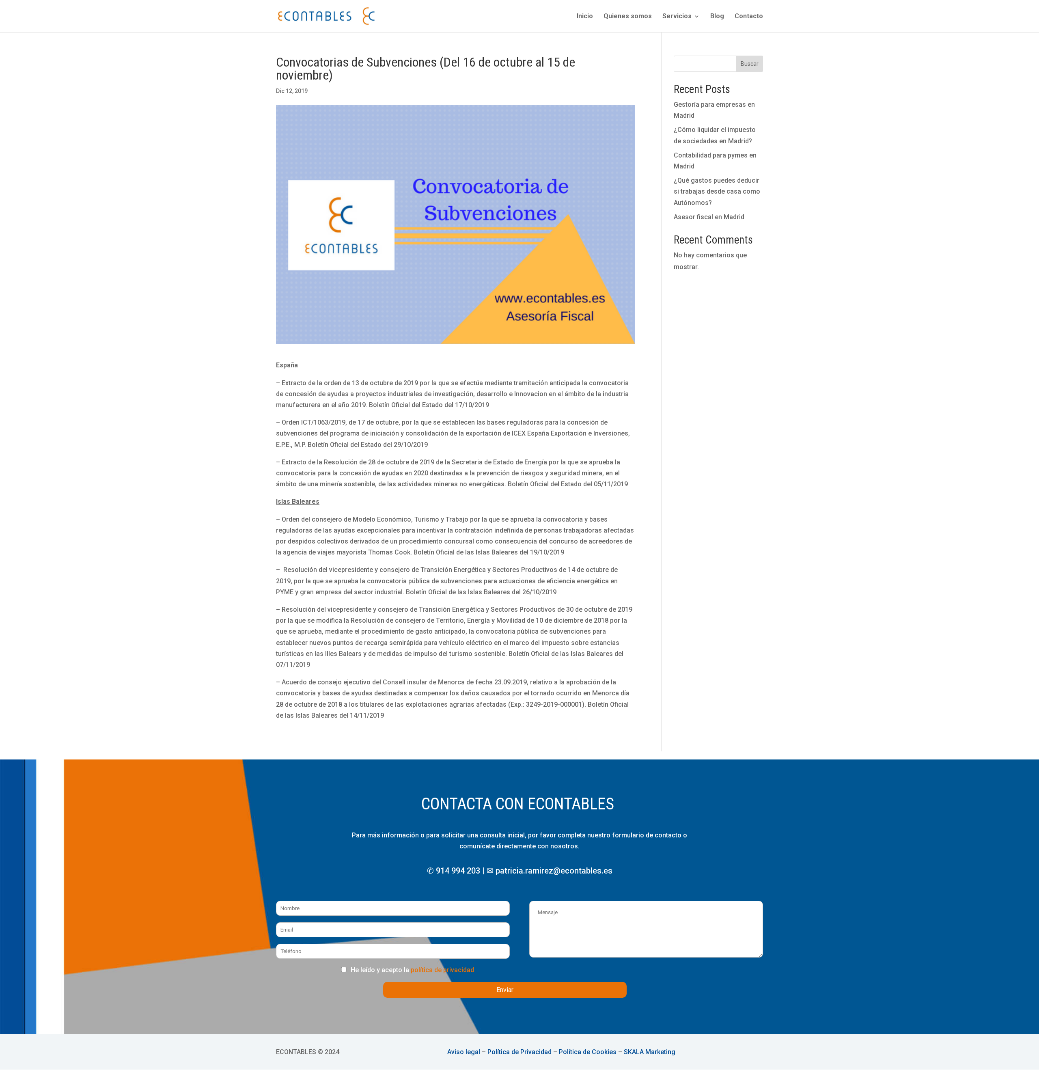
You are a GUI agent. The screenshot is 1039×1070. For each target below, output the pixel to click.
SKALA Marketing (649, 1052)
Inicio (585, 16)
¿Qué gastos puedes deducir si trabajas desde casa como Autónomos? (717, 191)
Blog (717, 16)
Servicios (677, 16)
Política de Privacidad (519, 1052)
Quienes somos (628, 16)
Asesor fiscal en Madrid (709, 217)
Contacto (749, 16)
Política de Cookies (588, 1052)
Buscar (750, 63)
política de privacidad (442, 970)
